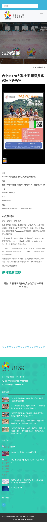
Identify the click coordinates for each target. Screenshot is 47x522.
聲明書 (12, 447)
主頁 (34, 67)
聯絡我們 (30, 519)
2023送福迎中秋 (16, 488)
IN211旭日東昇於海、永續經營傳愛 (23, 452)
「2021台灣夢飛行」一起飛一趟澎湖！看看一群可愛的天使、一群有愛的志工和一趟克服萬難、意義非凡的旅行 (28, 430)
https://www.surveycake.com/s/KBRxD (17, 209)
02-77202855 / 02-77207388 (16, 381)
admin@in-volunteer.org (14, 385)
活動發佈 (41, 67)
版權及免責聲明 (18, 519)
